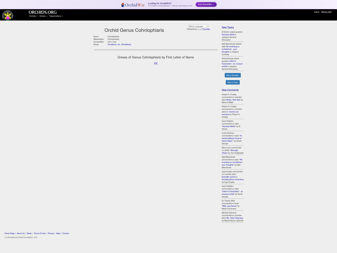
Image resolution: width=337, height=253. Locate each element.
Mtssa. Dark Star (233, 99)
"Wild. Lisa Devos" (229, 206)
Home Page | (10, 233)
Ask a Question (232, 75)
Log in (316, 11)
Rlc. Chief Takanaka (234, 218)
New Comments (230, 89)
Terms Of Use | (40, 233)
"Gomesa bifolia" (229, 126)
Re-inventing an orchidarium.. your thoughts (230, 49)
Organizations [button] (55, 16)
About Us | (21, 233)
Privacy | (51, 233)
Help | (58, 233)
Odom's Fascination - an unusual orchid (232, 64)
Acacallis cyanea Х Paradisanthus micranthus (233, 178)
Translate (206, 29)
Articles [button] (42, 16)
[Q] (155, 63)
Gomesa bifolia (228, 34)
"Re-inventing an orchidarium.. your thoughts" (232, 162)
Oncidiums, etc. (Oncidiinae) (119, 44)
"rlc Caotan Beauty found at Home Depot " (232, 138)
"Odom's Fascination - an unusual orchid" (232, 192)
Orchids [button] (32, 16)
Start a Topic (232, 82)
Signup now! (326, 11)
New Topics (228, 27)
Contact (65, 233)
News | (30, 233)
